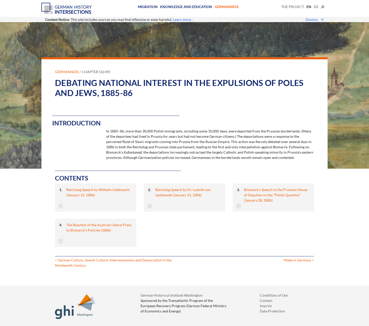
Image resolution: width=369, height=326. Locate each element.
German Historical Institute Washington (172, 295)
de (316, 7)
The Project (292, 7)
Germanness (227, 7)
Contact (266, 300)
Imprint (266, 306)
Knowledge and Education (186, 7)
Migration (148, 7)
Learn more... (183, 19)
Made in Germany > (299, 260)
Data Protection (272, 311)
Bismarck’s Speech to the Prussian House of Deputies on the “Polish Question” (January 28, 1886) (276, 195)
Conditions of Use (274, 295)
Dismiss (314, 19)
